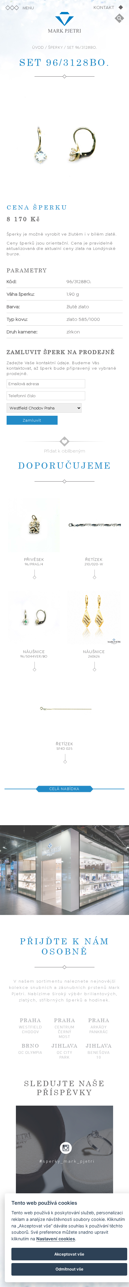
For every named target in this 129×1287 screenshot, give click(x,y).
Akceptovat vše (69, 1254)
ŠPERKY (55, 47)
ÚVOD (38, 47)
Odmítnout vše (69, 1269)
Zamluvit (32, 420)
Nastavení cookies (55, 1238)
